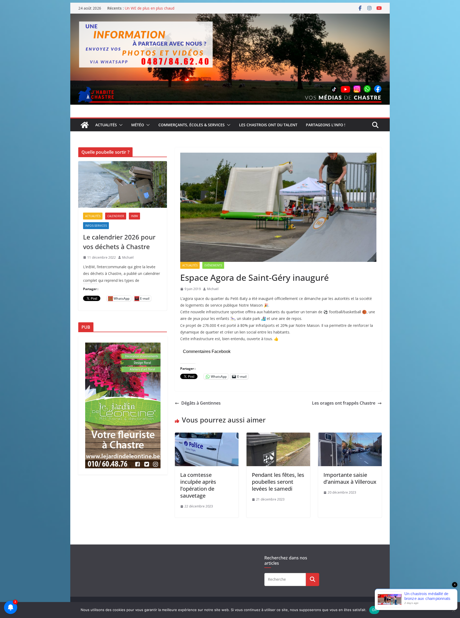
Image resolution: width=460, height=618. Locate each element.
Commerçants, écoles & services (191, 124)
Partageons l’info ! (325, 124)
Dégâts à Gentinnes (201, 403)
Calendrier (115, 216)
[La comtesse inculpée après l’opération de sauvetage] (207, 436)
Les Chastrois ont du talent (268, 124)
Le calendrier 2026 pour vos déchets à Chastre (119, 242)
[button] (120, 125)
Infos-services (96, 225)
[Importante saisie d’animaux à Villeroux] (350, 436)
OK (374, 610)
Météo (137, 124)
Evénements (213, 265)
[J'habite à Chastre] (84, 125)
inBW (134, 216)
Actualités (106, 124)
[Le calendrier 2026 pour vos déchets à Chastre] (122, 184)
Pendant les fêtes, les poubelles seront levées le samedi (278, 481)
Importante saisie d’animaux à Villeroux (349, 478)
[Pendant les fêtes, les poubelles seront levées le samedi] (278, 436)
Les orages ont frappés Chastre (343, 403)
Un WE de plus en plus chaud (149, 8)
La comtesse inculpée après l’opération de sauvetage (198, 485)
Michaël (213, 289)
